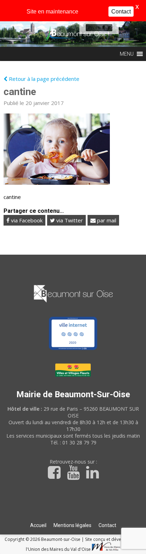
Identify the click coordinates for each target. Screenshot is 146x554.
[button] (94, 27)
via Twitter (69, 220)
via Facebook (26, 220)
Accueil (38, 525)
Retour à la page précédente (43, 78)
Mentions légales (72, 525)
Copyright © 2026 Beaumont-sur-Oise (43, 539)
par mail (106, 220)
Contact (107, 525)
